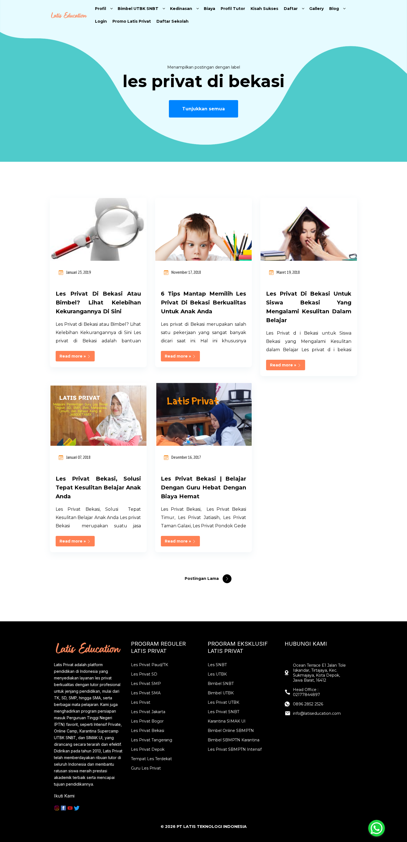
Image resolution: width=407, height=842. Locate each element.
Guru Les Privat (146, 768)
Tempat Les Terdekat (151, 758)
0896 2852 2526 (308, 704)
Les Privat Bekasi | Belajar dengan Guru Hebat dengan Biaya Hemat (203, 487)
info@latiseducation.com (317, 713)
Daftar (291, 8)
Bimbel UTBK (221, 692)
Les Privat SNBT (223, 711)
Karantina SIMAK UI (227, 721)
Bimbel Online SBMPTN (231, 730)
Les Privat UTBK (223, 702)
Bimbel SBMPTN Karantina (233, 739)
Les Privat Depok (147, 749)
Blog (334, 8)
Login (101, 21)
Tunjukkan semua (203, 108)
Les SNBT (217, 664)
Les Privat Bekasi (147, 730)
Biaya (209, 8)
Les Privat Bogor (147, 721)
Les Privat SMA (146, 692)
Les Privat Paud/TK (149, 664)
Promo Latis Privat (131, 21)
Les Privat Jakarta (148, 711)
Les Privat (140, 702)
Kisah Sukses (264, 8)
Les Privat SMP (146, 683)
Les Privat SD (144, 674)
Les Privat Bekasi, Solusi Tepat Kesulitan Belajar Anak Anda (98, 487)
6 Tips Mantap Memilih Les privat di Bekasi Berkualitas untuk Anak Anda (203, 302)
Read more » (73, 356)
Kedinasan (181, 8)
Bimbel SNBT (221, 683)
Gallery (316, 8)
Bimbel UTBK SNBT (138, 8)
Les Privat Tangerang (151, 739)
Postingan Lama (202, 578)
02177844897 (306, 694)
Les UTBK (217, 674)
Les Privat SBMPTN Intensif (235, 749)
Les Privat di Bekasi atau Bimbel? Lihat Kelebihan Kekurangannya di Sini (98, 302)
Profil (100, 8)
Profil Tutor (233, 8)
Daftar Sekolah (172, 21)
